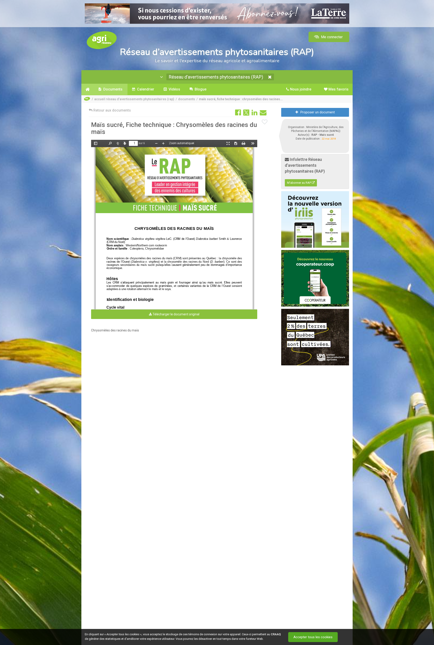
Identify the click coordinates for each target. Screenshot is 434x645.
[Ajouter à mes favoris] (265, 122)
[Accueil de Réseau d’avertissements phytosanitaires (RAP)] (87, 89)
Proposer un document (317, 112)
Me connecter (331, 37)
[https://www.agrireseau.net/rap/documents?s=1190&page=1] (175, 180)
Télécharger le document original (175, 314)
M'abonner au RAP (299, 182)
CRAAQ (276, 634)
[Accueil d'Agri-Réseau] (102, 39)
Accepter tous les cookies (313, 637)
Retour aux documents (111, 110)
